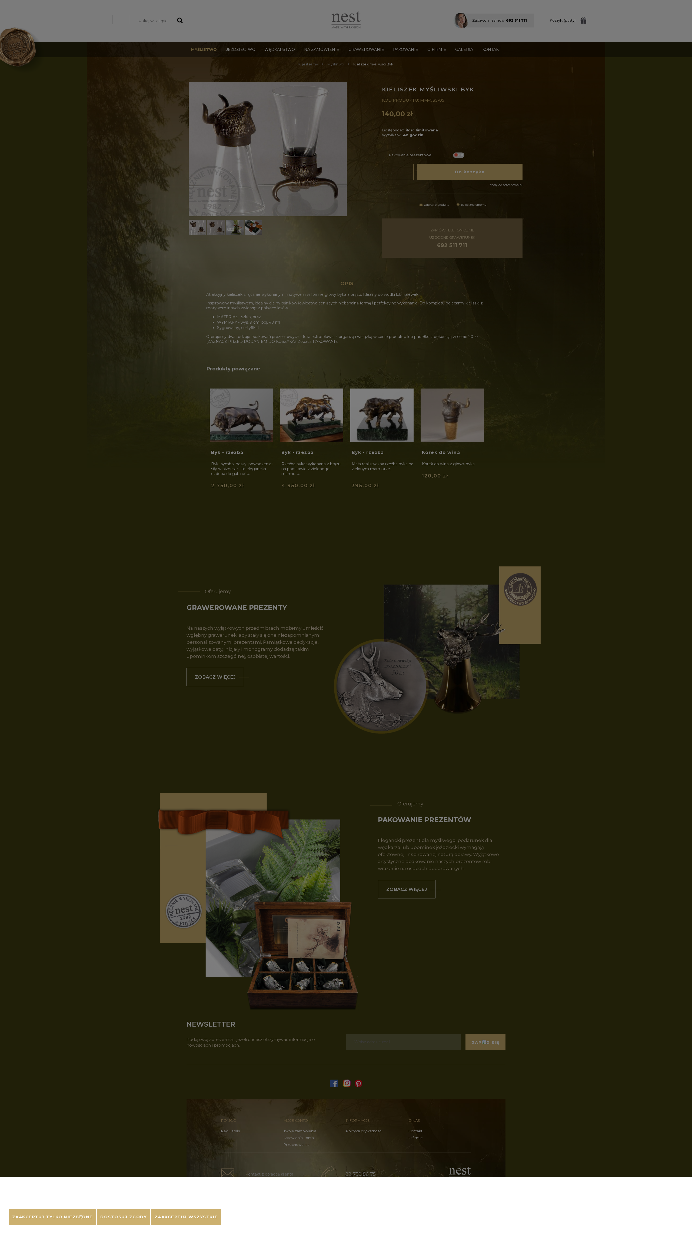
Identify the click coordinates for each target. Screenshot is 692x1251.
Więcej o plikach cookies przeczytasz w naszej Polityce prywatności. (68, 1202)
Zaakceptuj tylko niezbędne (52, 1217)
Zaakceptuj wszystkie (186, 1217)
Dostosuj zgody (123, 1217)
